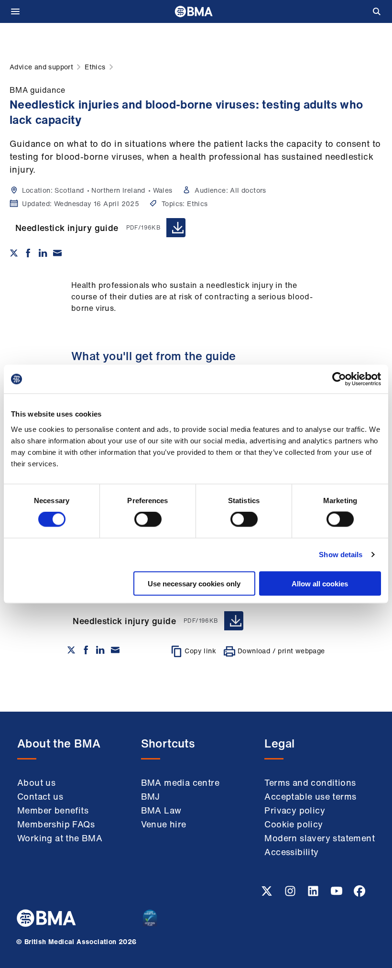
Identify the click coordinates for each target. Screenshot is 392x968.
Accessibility (291, 852)
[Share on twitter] (14, 253)
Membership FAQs (56, 824)
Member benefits (52, 810)
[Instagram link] (291, 894)
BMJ (150, 796)
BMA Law (161, 810)
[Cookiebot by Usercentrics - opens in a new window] (339, 379)
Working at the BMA (59, 838)
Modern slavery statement (319, 838)
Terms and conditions (310, 782)
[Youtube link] (337, 894)
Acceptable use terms (310, 796)
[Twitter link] (267, 894)
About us (36, 782)
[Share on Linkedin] (43, 253)
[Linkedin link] (314, 894)
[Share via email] (57, 253)
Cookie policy (293, 824)
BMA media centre (180, 782)
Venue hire (163, 824)
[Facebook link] (359, 894)
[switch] (148, 519)
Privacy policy (294, 810)
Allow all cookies (320, 583)
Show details (340, 554)
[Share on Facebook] (28, 253)
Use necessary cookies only (194, 583)
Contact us (40, 796)
